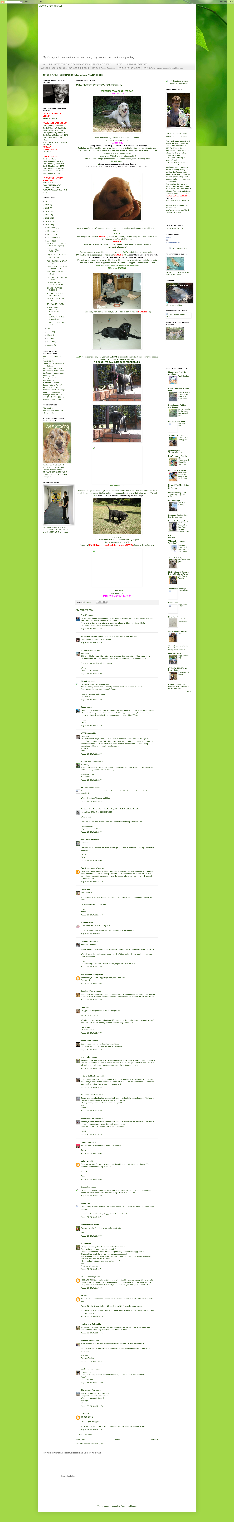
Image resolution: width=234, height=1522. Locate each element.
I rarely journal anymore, (176, 650)
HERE (55, 118)
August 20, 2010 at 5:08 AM (91, 1153)
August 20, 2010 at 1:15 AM (91, 983)
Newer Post (80, 1440)
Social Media (183, 590)
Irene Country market (51, 392)
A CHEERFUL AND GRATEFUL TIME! (55, 284)
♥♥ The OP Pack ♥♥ (89, 788)
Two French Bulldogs (90, 974)
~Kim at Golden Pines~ (90, 1076)
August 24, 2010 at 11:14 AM (92, 1430)
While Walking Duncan (177, 631)
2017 (47, 201)
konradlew (116, 1506)
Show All (188, 691)
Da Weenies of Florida (177, 456)
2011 (47, 221)
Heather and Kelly (88, 1324)
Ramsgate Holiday (50, 378)
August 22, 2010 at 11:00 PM (92, 1406)
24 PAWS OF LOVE (176, 436)
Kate (83, 1414)
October (50, 234)
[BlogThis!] (99, 602)
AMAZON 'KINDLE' (95, 75)
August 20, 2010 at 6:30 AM (91, 1179)
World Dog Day (183, 376)
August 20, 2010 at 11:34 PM (92, 1316)
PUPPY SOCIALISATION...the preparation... (56, 317)
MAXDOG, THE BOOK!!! (102, 64)
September (51, 237)
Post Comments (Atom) (95, 1444)
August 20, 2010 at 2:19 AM (91, 1068)
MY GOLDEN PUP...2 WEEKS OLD (55, 294)
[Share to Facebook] (104, 602)
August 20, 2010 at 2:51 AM (91, 1087)
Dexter (83, 707)
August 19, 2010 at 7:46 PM (91, 726)
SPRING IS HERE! (54, 258)
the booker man (87, 1369)
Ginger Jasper (174, 450)
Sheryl (83, 1203)
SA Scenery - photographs (53, 373)
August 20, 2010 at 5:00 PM (91, 1269)
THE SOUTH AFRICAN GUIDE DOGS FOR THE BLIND (117, 362)
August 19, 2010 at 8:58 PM (91, 801)
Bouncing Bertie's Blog (178, 515)
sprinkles (85, 922)
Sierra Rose (86, 681)
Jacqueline (85, 1187)
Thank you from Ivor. (175, 452)
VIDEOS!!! (119, 64)
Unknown (85, 1161)
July (49, 328)
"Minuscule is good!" (177, 493)
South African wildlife (51, 383)
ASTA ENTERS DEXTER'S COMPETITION (57, 267)
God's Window (48, 380)
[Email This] (97, 602)
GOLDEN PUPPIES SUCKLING (54, 289)
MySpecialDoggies (89, 650)
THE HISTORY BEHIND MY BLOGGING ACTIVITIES (69, 64)
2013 (47, 215)
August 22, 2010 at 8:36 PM (91, 1361)
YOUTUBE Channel (50, 361)
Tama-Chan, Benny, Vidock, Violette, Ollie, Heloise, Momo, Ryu (107, 636)
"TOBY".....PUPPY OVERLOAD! (54, 250)
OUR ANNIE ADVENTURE (137, 64)
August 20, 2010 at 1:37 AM (91, 1033)
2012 (47, 218)
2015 (47, 208)
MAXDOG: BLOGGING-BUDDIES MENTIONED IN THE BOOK (65, 68)
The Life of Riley (88, 840)
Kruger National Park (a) (52, 385)
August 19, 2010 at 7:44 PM (91, 700)
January (50, 345)
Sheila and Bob (87, 1041)
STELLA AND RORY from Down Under (178, 669)
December (51, 228)
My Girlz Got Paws (175, 654)
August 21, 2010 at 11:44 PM (92, 1333)
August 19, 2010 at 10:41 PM (92, 882)
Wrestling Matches (174, 489)
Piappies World (87, 941)
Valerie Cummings (88, 1277)
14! (179, 633)
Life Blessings (174, 500)
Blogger (133, 1506)
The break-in (48, 408)
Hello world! (172, 537)
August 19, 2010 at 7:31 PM (91, 673)
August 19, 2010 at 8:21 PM (91, 780)
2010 (47, 225)
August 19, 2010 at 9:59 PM (91, 860)
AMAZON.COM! (70, 75)
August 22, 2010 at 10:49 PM (92, 1382)
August (50, 241)
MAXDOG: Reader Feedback (103, 68)
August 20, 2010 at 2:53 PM (91, 1217)
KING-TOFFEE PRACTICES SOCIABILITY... (53, 309)
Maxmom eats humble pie (53, 411)
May (49, 335)
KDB (170, 535)
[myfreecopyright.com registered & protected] (178, 83)
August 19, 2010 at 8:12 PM (91, 754)
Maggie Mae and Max (90, 762)
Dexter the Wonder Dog (178, 521)
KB (82, 1296)
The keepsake (48, 413)
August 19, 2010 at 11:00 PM (92, 934)
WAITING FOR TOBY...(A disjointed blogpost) (56, 245)
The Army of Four (88, 1390)
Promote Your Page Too (173, 242)
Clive (83, 1007)
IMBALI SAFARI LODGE (52, 399)
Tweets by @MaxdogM (174, 228)
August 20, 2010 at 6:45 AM (91, 1196)
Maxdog (168, 237)
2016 (47, 205)
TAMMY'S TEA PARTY (55, 304)
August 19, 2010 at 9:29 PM (91, 832)
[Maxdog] (167, 240)
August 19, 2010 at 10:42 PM (92, 915)
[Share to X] (101, 602)
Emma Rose (173, 603)
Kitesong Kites (48, 375)
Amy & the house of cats (91, 868)
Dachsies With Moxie (177, 470)
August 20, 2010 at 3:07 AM (91, 1134)
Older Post (154, 1440)
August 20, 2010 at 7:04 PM (91, 1288)
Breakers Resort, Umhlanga (54, 390)
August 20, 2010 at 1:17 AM (91, 1000)
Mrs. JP (84, 615)
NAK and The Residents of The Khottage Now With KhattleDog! (107, 809)
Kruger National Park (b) (52, 387)
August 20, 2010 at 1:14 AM (91, 967)
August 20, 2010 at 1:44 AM (91, 1049)
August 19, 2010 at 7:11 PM (91, 629)
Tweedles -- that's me (90, 1095)
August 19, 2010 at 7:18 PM (91, 643)
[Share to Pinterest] (106, 602)
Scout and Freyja (88, 991)
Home (43, 64)
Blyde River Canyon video (53, 368)
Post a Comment (85, 1435)
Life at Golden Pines (176, 421)
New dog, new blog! (175, 517)
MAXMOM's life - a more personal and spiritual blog (163, 68)
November (51, 231)
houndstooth (86, 1142)
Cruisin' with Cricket (176, 685)
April (49, 338)
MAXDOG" (170, 148)
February (51, 342)
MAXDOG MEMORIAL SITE (129, 68)
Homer (83, 889)
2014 (47, 211)
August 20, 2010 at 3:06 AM (91, 1111)
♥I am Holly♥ (86, 1057)
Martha (84, 1243)
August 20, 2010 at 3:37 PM (91, 1236)
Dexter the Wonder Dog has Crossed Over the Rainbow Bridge (183, 527)
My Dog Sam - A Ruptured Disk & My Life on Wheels (179, 573)
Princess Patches (88, 1340)
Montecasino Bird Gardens (53, 371)
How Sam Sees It (88, 1225)
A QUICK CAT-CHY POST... (57, 254)
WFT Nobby (86, 733)
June (49, 332)
